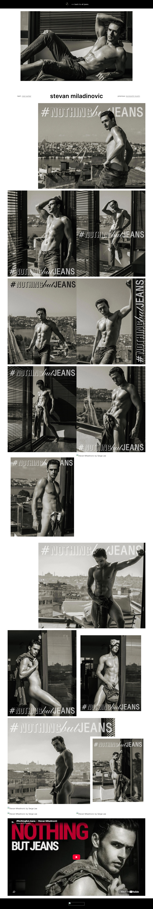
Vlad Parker (26, 96)
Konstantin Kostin (133, 96)
